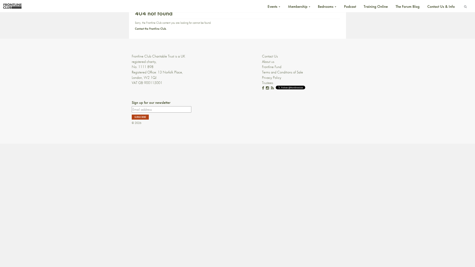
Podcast (350, 6)
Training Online (376, 6)
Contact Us (270, 56)
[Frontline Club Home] (12, 5)
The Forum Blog (408, 6)
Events (273, 6)
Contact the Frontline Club (150, 29)
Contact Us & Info (441, 6)
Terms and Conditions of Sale (282, 72)
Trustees (267, 82)
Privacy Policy (271, 77)
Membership (298, 6)
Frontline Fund (271, 66)
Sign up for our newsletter (151, 102)
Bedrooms (326, 6)
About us (268, 61)
